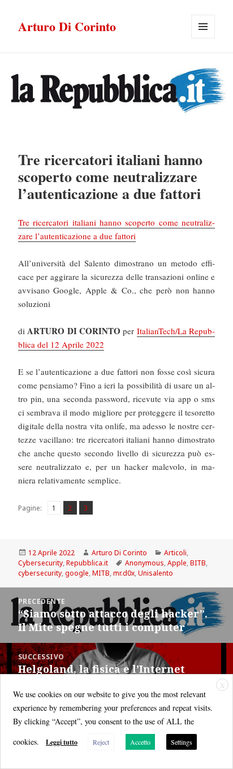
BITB (198, 563)
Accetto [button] (140, 741)
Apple (177, 563)
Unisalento (155, 573)
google (77, 573)
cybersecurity (40, 573)
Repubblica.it (87, 563)
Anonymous (144, 563)
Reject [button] (101, 741)
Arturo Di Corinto (67, 26)
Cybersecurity (40, 563)
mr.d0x (124, 573)
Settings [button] (181, 741)
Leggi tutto (61, 742)
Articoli (175, 553)
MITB (101, 573)
